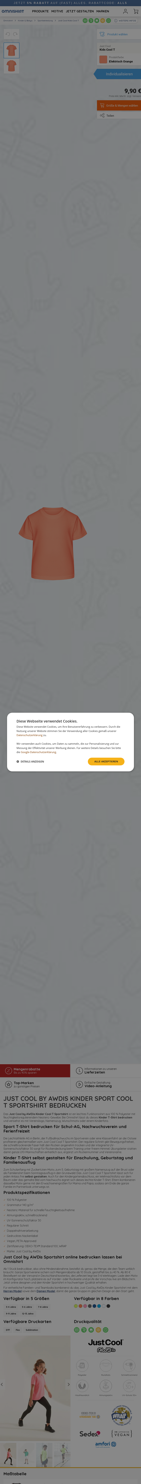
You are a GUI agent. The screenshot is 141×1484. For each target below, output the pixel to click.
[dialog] (70, 742)
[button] (30, 761)
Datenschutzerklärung (29, 735)
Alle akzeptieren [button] (106, 761)
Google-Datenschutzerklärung (38, 752)
